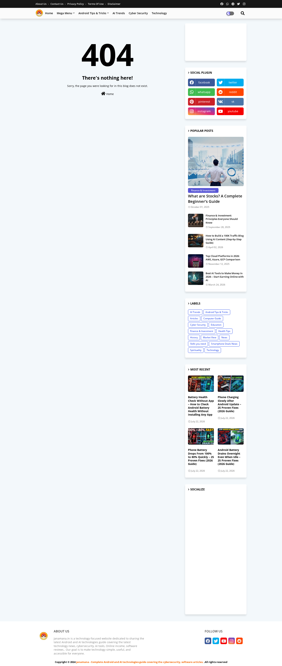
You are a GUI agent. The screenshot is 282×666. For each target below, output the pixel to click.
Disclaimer (114, 4)
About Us (41, 4)
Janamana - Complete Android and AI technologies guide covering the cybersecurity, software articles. (140, 662)
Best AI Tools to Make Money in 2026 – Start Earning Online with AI (225, 277)
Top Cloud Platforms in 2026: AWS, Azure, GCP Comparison (223, 257)
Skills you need (198, 343)
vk (233, 101)
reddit (233, 92)
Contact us (57, 4)
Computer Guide (212, 318)
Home (49, 13)
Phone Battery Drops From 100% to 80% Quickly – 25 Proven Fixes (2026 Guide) (201, 457)
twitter (233, 82)
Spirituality (195, 350)
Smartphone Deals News (224, 343)
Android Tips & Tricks (92, 13)
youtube (233, 111)
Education (216, 324)
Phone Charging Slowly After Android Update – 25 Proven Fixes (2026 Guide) (229, 404)
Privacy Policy (75, 4)
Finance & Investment (201, 331)
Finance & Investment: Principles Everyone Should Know (222, 219)
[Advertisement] (216, 553)
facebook (204, 82)
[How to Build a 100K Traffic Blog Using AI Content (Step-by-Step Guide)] (195, 240)
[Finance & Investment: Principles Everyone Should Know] (195, 220)
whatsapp (204, 92)
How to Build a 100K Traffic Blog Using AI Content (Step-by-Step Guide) (225, 239)
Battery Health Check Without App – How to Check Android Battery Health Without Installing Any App (201, 405)
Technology (159, 13)
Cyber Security (138, 13)
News (224, 337)
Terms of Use (96, 4)
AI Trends (119, 13)
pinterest (204, 101)
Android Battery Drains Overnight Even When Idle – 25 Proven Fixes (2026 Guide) (229, 457)
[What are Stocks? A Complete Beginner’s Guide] (216, 161)
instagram (204, 111)
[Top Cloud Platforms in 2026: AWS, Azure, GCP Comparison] (195, 261)
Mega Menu (64, 13)
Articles (194, 318)
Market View (209, 337)
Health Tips (224, 331)
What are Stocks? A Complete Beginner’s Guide (215, 198)
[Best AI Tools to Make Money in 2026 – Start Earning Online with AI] (195, 278)
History (194, 337)
